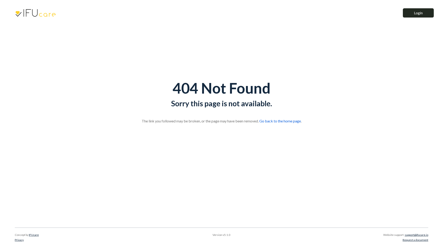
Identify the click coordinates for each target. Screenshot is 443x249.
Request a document (415, 240)
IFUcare (34, 235)
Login (418, 13)
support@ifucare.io (416, 235)
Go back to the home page (280, 121)
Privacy (19, 240)
